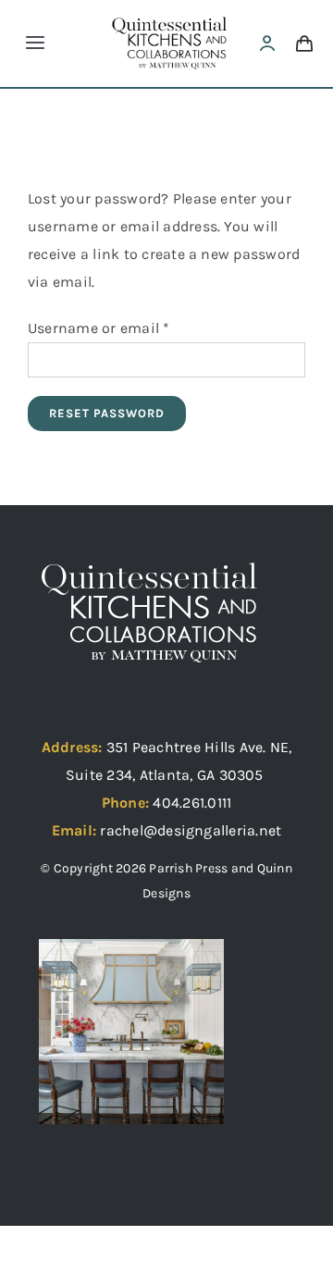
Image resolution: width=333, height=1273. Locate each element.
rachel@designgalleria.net (190, 830)
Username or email (99, 328)
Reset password (107, 413)
